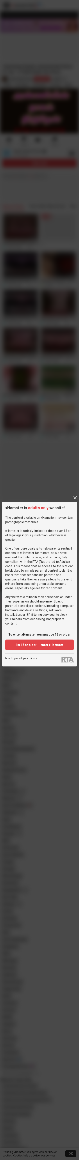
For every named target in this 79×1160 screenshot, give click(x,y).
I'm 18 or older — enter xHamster (39, 645)
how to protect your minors (21, 658)
